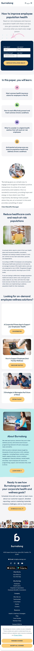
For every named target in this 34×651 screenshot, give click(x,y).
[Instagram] (14, 563)
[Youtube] (22, 563)
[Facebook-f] (11, 563)
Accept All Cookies (17, 645)
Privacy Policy (18, 635)
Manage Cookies (17, 641)
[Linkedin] (18, 563)
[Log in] (25, 3)
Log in (28, 3)
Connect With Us (17, 624)
